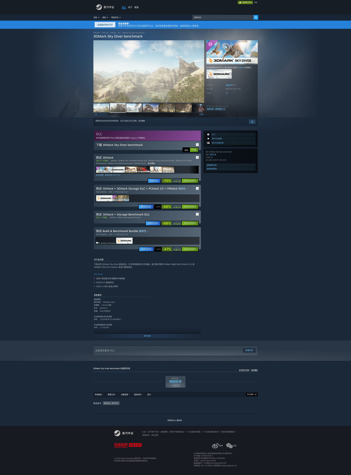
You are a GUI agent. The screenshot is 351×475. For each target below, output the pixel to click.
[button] (96, 17)
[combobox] (223, 17)
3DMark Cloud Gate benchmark (161, 160)
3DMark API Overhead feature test (132, 160)
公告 (144, 432)
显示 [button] (149, 394)
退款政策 (164, 432)
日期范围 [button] (124, 394)
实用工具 (105, 33)
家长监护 (154, 435)
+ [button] (224, 109)
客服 (136, 7)
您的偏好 (254, 370)
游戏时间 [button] (137, 394)
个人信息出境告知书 (210, 432)
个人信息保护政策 (193, 432)
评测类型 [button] (98, 394)
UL (227, 93)
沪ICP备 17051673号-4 (203, 456)
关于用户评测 (244, 370)
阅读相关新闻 (212, 169)
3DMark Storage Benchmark (129, 217)
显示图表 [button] (250, 394)
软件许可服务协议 (177, 432)
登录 (255, 2)
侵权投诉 (145, 435)
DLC (119, 33)
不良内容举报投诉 (227, 432)
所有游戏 (96, 33)
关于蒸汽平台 (153, 432)
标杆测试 (219, 109)
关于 (130, 7)
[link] (171, 181)
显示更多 (151, 163)
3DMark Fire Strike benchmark (120, 163)
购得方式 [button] (111, 394)
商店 (124, 7)
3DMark (113, 33)
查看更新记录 (212, 165)
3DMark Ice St (140, 163)
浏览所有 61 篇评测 (174, 420)
